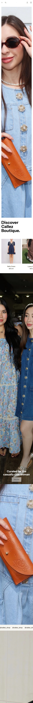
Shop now (16, 479)
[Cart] (31, 2)
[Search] (5, 2)
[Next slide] (30, 254)
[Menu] (2, 2)
